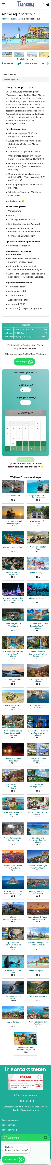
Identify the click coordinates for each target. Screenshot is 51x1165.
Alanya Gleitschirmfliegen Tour (13, 918)
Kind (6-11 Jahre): (25, 385)
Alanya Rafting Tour (38, 573)
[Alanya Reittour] (13, 1012)
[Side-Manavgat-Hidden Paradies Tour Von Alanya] (38, 614)
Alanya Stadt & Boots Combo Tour (13, 813)
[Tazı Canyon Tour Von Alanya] (38, 670)
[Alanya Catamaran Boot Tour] (38, 696)
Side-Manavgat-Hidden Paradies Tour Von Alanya (38, 626)
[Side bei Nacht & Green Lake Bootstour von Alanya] (38, 721)
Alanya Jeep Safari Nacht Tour (13, 760)
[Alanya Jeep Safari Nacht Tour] (13, 749)
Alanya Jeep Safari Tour (38, 522)
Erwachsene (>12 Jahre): (25, 373)
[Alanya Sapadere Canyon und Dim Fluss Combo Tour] (38, 642)
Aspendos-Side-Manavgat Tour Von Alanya (13, 945)
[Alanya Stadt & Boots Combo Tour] (13, 803)
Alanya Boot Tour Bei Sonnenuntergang (13, 522)
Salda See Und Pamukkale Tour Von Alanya (37, 840)
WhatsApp (21, 361)
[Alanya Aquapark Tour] (38, 961)
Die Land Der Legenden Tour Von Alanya (38, 944)
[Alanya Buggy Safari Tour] (13, 696)
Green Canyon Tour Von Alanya (13, 625)
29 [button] (37, 444)
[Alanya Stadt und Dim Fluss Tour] (38, 1012)
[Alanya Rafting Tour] (38, 563)
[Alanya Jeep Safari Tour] (38, 512)
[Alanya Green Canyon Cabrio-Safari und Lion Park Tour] (13, 721)
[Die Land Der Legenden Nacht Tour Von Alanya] (13, 589)
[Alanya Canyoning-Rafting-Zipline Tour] (38, 775)
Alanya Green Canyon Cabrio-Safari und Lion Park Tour (13, 733)
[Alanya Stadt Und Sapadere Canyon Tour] (25, 1038)
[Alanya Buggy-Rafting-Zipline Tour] (38, 803)
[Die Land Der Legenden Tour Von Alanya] (38, 933)
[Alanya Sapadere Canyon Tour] (13, 563)
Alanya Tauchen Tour (38, 598)
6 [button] (43, 449)
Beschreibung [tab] (10, 74)
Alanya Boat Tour (13, 496)
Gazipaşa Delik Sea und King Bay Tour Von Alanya (13, 654)
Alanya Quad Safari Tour (38, 548)
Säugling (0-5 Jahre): (25, 397)
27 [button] (25, 444)
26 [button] (19, 444)
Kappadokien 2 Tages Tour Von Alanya (13, 867)
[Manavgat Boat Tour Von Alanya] (38, 882)
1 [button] (13, 449)
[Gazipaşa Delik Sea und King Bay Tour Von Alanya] (13, 642)
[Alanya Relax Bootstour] (13, 537)
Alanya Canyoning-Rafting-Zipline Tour (38, 785)
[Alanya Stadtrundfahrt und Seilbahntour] (38, 486)
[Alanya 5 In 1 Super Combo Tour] (38, 749)
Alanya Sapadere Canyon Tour (13, 574)
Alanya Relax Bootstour (13, 547)
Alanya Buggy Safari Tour (13, 706)
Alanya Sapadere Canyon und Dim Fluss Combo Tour (38, 654)
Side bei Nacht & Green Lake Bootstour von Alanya (38, 733)
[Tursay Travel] (25, 4)
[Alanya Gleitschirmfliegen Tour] (13, 908)
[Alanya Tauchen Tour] (38, 589)
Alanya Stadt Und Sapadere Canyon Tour (25, 1049)
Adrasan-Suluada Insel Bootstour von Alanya (13, 892)
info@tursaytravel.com (25, 1095)
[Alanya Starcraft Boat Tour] (13, 670)
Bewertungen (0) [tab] (11, 80)
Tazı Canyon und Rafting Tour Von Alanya (13, 786)
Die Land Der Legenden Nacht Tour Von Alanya (13, 599)
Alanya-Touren (9, 18)
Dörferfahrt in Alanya (38, 996)
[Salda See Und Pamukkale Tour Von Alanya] (38, 828)
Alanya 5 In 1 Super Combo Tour (38, 760)
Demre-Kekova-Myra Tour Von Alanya (38, 867)
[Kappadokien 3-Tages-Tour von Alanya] (38, 908)
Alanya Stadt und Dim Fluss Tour (38, 1023)
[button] (3, 4)
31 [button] (7, 449)
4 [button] (32, 449)
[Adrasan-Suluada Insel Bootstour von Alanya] (13, 882)
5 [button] (37, 449)
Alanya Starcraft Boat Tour (13, 681)
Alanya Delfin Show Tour (13, 972)
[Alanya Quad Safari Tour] (38, 537)
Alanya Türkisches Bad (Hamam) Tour (13, 839)
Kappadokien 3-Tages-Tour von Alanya (38, 918)
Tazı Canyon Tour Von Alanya (38, 681)
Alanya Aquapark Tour (38, 971)
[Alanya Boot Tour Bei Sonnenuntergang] (13, 512)
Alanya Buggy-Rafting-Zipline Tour (38, 813)
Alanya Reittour (13, 1022)
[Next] (45, 36)
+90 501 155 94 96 (25, 1101)
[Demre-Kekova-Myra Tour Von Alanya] (38, 856)
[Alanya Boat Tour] (13, 486)
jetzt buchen (25, 459)
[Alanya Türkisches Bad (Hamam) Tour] (13, 828)
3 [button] (25, 449)
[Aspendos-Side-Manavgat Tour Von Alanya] (13, 933)
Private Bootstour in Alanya (13, 997)
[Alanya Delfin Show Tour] (13, 961)
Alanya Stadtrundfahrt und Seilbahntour (38, 497)
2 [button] (19, 449)
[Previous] (6, 36)
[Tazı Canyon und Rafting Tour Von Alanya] (13, 775)
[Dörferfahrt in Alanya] (38, 987)
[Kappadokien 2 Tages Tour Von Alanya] (13, 856)
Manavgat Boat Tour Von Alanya (38, 892)
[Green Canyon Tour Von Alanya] (13, 614)
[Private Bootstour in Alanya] (13, 987)
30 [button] (43, 444)
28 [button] (31, 444)
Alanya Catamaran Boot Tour (38, 706)
